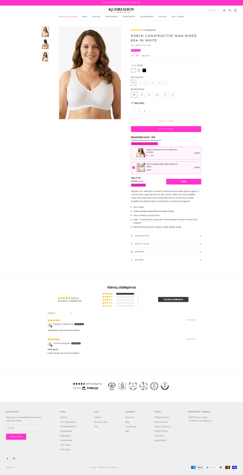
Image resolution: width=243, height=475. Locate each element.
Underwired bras (68, 426)
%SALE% (163, 16)
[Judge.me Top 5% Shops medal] (165, 386)
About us (129, 417)
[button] (137, 30)
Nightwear (129, 16)
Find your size (100, 422)
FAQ (96, 426)
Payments (159, 435)
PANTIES (96, 16)
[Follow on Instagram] (14, 458)
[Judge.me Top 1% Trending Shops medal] (154, 386)
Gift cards (178, 16)
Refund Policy (161, 422)
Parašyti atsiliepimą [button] (173, 299)
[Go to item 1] (45, 32)
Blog (127, 422)
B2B (127, 431)
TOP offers (65, 445)
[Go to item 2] (45, 44)
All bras (63, 417)
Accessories (147, 16)
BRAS (84, 16)
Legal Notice (160, 440)
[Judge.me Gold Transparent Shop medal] (144, 386)
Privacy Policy (161, 431)
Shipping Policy (161, 417)
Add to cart (166, 121)
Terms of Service (162, 426)
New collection (68, 16)
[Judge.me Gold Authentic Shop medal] (133, 386)
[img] (54, 320)
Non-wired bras (68, 422)
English (212, 10)
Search (97, 417)
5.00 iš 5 (75, 298)
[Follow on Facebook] (7, 458)
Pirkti (183, 181)
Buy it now (166, 129)
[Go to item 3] (45, 56)
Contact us (130, 426)
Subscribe (16, 436)
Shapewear (112, 16)
